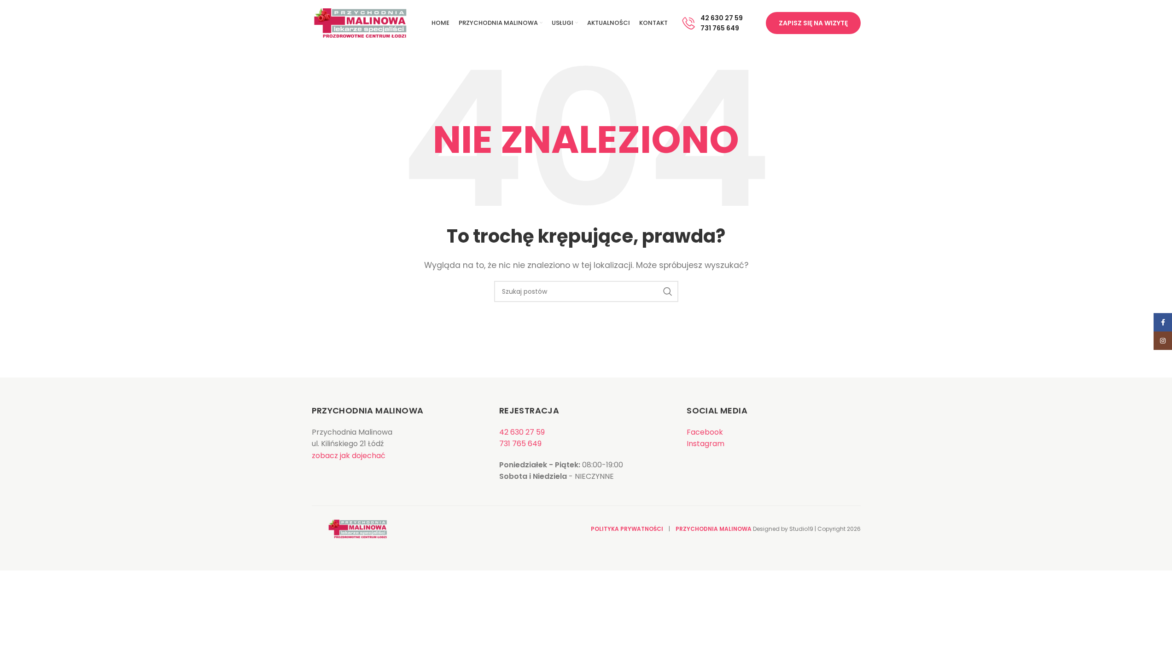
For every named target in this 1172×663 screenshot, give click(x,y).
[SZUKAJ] (667, 291)
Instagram (705, 443)
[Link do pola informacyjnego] (712, 23)
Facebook (705, 432)
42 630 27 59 (522, 432)
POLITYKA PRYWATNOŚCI (627, 529)
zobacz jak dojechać (348, 455)
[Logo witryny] (360, 22)
